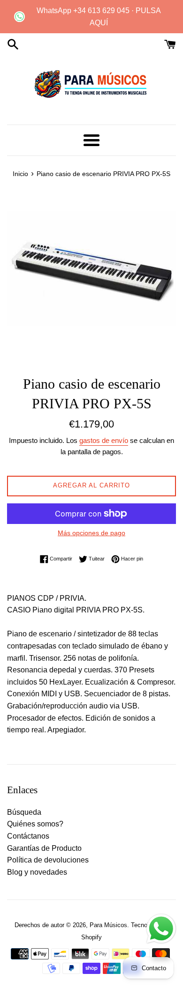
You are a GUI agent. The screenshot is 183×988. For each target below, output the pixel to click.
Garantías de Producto (44, 848)
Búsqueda (24, 812)
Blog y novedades (37, 872)
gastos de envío (103, 440)
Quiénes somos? (35, 824)
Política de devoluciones (48, 860)
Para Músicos (108, 925)
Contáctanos (28, 836)
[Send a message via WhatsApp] (161, 929)
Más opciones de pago (91, 533)
